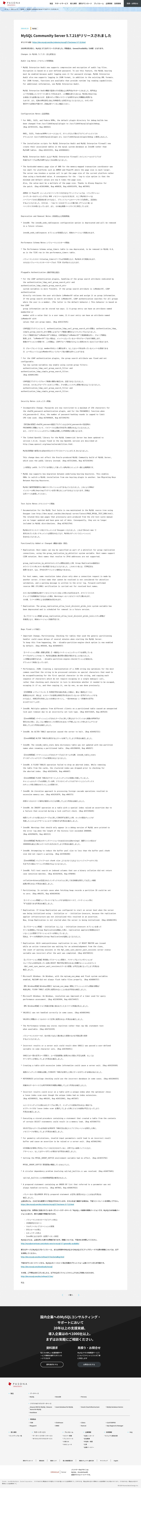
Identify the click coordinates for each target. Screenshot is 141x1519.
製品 (51, 3)
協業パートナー (89, 1447)
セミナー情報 (67, 1436)
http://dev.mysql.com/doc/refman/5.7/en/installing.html (42, 1257)
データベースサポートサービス (43, 1436)
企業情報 (109, 3)
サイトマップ (104, 1460)
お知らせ (66, 1441)
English (116, 1460)
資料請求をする (52, 1364)
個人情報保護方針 (68, 1460)
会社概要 (87, 1439)
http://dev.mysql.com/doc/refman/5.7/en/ (37, 1276)
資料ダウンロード (85, 3)
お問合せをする (89, 1364)
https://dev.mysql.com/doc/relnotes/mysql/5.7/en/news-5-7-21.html (59, 42)
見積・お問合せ (132, 3)
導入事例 (73, 3)
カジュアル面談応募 (111, 1436)
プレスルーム (99, 3)
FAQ (131, 1432)
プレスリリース (68, 1439)
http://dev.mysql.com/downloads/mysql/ (37, 1266)
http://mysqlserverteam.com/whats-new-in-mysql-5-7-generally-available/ (50, 1243)
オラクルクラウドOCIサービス (42, 1439)
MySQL (22, 9)
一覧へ (70, 1295)
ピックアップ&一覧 (16, 1436)
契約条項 (41, 1460)
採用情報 (117, 3)
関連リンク (53, 1460)
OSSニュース (14, 9)
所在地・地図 (88, 1441)
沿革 (85, 1444)
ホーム (6, 9)
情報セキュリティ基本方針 (86, 1460)
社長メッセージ (89, 1436)
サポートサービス (61, 3)
